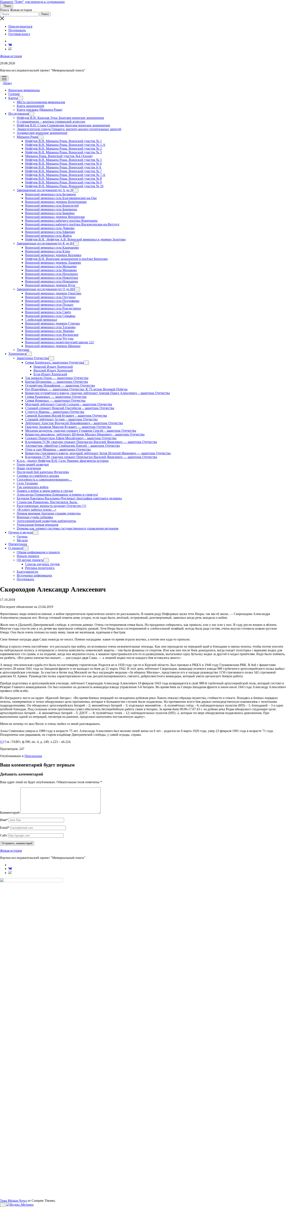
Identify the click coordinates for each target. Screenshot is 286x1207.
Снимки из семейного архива (38, 475)
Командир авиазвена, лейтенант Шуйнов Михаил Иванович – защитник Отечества (84, 434)
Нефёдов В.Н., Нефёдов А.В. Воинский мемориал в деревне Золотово (75, 239)
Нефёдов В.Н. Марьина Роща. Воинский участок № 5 (63, 160)
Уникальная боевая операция (37, 524)
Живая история (11, 56)
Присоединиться (20, 26)
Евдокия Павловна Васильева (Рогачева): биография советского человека (69, 498)
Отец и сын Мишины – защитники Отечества (58, 449)
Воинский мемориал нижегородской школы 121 (59, 342)
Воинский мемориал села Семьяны (50, 316)
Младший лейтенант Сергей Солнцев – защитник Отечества (68, 404)
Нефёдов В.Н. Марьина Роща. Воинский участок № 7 (63, 171)
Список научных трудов (42, 564)
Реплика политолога (39, 568)
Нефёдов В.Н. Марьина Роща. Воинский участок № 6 (63, 163)
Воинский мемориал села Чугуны (49, 338)
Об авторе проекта (30, 560)
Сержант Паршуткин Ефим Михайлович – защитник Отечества (70, 438)
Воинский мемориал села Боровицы (51, 209)
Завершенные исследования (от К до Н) (45, 243)
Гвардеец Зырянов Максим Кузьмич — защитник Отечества (68, 427)
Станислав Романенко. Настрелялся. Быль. (47, 502)
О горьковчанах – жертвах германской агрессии (51, 121)
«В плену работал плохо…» (36, 509)
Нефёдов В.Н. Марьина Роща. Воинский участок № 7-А (65, 175)
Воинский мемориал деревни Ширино (52, 346)
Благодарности (27, 571)
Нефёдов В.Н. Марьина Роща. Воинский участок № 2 (63, 148)
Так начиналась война (32, 487)
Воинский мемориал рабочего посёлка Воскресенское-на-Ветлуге (72, 224)
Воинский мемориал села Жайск (48, 235)
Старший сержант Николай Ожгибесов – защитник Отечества (69, 408)
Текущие (23, 349)
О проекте (15, 548)
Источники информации (34, 575)
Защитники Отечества (33, 358)
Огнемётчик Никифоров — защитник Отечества (60, 385)
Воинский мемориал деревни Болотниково (56, 202)
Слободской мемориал (41, 319)
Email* (4, 827)
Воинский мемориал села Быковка (50, 213)
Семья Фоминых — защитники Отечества (55, 400)
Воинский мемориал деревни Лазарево (53, 262)
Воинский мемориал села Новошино (51, 281)
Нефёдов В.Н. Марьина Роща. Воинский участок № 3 (63, 152)
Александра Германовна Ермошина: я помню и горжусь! (57, 494)
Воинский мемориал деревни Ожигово (53, 293)
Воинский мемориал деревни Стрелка (52, 323)
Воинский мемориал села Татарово (50, 327)
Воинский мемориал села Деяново (50, 228)
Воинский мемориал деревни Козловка (53, 255)
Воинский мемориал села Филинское (52, 334)
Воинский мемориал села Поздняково (52, 301)
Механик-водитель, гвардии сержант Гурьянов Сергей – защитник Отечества (80, 430)
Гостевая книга (19, 34)
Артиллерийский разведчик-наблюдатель (46, 521)
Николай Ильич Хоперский (53, 366)
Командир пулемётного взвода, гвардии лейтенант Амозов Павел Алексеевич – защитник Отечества (97, 393)
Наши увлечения (29, 468)
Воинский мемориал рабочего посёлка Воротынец (61, 220)
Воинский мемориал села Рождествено (53, 308)
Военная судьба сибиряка (35, 517)
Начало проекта (28, 556)
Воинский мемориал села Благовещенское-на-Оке (61, 198)
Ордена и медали (20, 532)
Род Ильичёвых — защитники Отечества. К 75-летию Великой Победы (76, 389)
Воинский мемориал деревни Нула (50, 285)
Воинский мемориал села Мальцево (51, 266)
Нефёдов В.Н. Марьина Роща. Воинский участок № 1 (63, 141)
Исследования (18, 113)
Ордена (22, 536)
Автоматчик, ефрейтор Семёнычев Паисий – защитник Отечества (72, 445)
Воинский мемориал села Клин (47, 251)
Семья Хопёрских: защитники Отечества (54, 362)
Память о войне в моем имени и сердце (45, 491)
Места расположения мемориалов (41, 102)
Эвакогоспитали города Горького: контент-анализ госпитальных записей (69, 129)
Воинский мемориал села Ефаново (50, 232)
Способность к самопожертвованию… (44, 479)
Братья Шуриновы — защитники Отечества (56, 381)
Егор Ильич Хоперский (50, 374)
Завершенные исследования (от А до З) (45, 190)
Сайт (3, 835)
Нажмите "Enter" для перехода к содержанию (32, 2)
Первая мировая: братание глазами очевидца (49, 513)
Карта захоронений (30, 106)
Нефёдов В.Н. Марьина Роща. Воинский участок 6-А (63, 167)
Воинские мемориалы (24, 90)
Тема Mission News (13, 1200)
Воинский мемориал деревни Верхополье (55, 217)
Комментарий (10, 812)
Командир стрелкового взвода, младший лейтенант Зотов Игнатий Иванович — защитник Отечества (98, 453)
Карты (13, 98)
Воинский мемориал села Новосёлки (51, 277)
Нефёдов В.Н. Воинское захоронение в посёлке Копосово (66, 259)
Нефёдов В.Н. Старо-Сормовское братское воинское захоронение (63, 125)
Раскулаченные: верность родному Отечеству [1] (51, 506)
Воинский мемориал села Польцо (49, 304)
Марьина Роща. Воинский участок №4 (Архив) (59, 156)
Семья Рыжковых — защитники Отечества (55, 397)
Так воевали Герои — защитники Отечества (56, 378)
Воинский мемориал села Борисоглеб (52, 205)
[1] (2, 742)
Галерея (13, 94)
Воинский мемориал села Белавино (50, 194)
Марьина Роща (27, 137)
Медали (22, 540)
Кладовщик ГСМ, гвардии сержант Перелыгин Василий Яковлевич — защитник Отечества (91, 442)
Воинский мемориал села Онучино (50, 297)
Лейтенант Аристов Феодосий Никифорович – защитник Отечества (74, 423)
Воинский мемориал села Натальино (51, 274)
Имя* (4, 820)
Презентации (17, 544)
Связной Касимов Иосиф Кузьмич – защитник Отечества (66, 415)
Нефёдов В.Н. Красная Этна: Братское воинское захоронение (60, 118)
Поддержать (17, 30)
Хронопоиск (17, 353)
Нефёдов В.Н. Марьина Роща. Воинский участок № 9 (63, 182)
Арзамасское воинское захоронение (42, 133)
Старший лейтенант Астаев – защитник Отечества (61, 419)
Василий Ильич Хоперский (53, 370)
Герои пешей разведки (33, 464)
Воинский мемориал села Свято (48, 312)
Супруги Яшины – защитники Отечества (54, 412)
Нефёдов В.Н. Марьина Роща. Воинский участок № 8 (63, 178)
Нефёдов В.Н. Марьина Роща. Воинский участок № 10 (64, 186)
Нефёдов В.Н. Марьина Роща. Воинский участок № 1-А (65, 144)
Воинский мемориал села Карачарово (52, 247)
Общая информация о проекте (38, 552)
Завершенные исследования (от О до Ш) (46, 289)
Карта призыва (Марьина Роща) (39, 109)
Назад (7, 83)
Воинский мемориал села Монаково (51, 270)
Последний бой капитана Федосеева (43, 472)
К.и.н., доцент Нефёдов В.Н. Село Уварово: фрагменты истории (63, 460)
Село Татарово (27, 483)
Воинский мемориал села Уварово (49, 331)
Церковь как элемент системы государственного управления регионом (67, 528)
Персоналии (33, 756)
